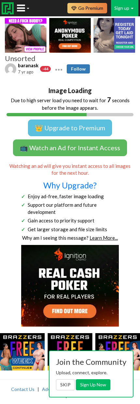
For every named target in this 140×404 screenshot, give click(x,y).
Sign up (122, 8)
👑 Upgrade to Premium (70, 128)
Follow (78, 69)
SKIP (65, 384)
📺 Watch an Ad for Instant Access (70, 148)
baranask (28, 65)
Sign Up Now (93, 384)
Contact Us (23, 389)
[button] (59, 68)
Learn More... (104, 238)
